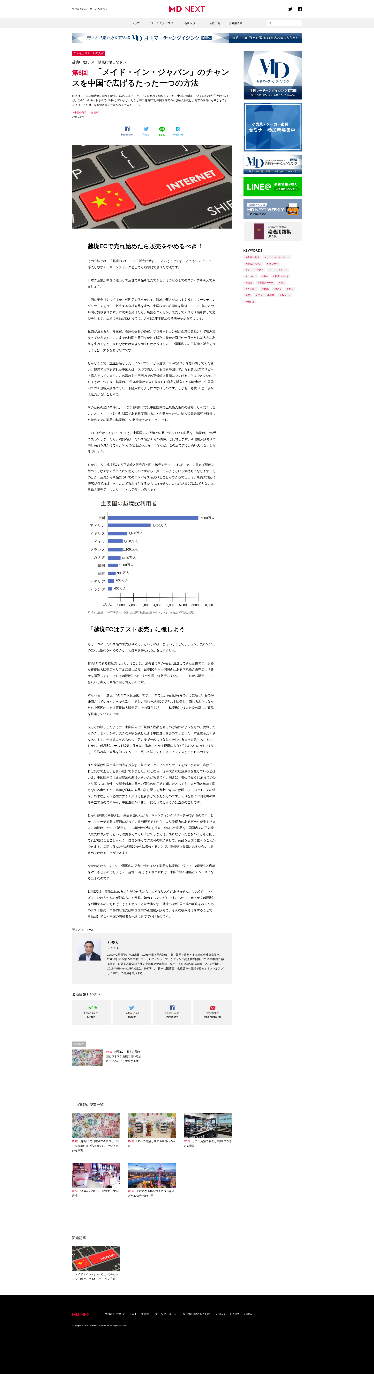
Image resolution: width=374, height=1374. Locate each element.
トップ (136, 23)
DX (265, 276)
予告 (290, 289)
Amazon (286, 295)
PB (249, 295)
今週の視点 (253, 257)
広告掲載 (234, 1314)
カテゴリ (252, 289)
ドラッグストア (279, 270)
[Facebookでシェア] (127, 131)
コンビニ (252, 276)
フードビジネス (255, 270)
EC (282, 282)
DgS (266, 289)
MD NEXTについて (115, 1314)
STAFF (133, 1314)
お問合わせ (250, 1314)
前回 (112, 363)
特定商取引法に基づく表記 (197, 1314)
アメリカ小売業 (266, 295)
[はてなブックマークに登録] (178, 131)
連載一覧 (214, 23)
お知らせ (220, 1314)
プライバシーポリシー (167, 1314)
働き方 (250, 301)
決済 (249, 282)
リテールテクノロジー (162, 23)
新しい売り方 (254, 263)
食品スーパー (266, 282)
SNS (278, 289)
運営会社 (146, 1314)
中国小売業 (80, 112)
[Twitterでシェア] (146, 131)
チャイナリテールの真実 (89, 53)
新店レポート (192, 23)
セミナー (273, 263)
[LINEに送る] (162, 131)
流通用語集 (235, 23)
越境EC (95, 112)
